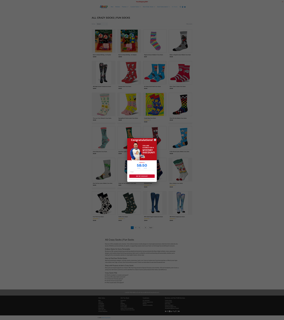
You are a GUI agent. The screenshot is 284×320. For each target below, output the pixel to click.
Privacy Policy (151, 179)
